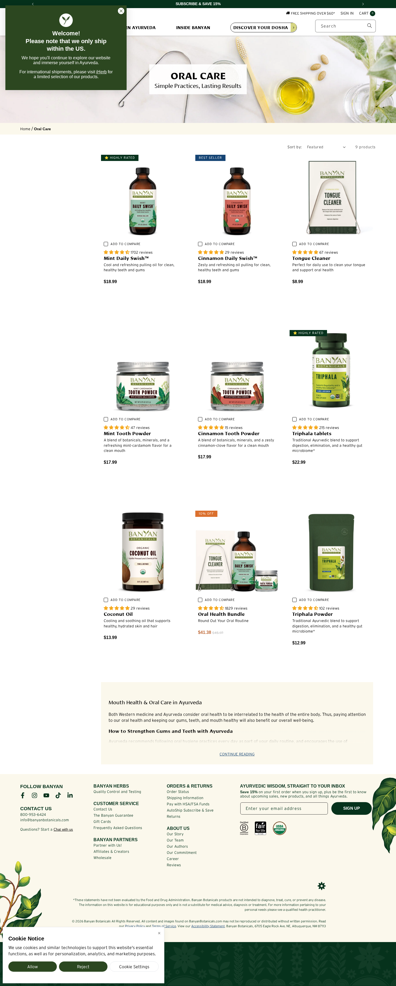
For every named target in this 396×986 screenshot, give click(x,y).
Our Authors (177, 846)
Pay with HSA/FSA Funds (188, 804)
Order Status (178, 791)
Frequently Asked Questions (117, 828)
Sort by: (294, 147)
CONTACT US (36, 808)
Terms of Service (164, 926)
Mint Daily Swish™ (126, 258)
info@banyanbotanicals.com (44, 820)
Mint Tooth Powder (127, 433)
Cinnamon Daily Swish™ (227, 258)
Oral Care (42, 129)
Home (25, 129)
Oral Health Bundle (221, 613)
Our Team (175, 840)
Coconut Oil (118, 613)
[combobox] (345, 26)
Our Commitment (182, 852)
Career (173, 859)
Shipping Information (185, 798)
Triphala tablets (311, 433)
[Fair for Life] (260, 828)
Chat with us (63, 829)
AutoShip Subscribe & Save (190, 810)
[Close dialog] (121, 11)
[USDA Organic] (279, 828)
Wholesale (102, 858)
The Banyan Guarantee (113, 815)
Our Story (175, 834)
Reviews (174, 865)
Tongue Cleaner (311, 258)
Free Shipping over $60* (313, 13)
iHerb (101, 72)
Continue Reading (237, 754)
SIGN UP (351, 808)
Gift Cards (102, 821)
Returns (173, 816)
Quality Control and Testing (117, 791)
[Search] (370, 26)
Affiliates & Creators (111, 851)
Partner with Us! (107, 845)
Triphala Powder (312, 613)
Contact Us (102, 809)
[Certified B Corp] (244, 828)
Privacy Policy (135, 926)
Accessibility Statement (208, 926)
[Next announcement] (363, 4)
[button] (367, 13)
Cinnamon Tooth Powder (228, 433)
